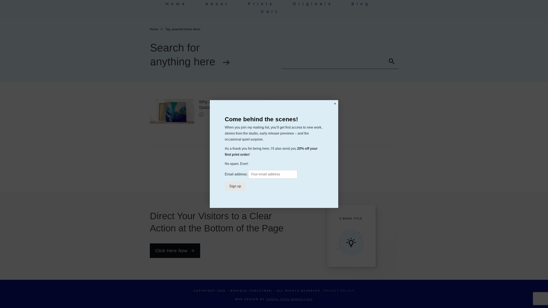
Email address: (236, 174)
